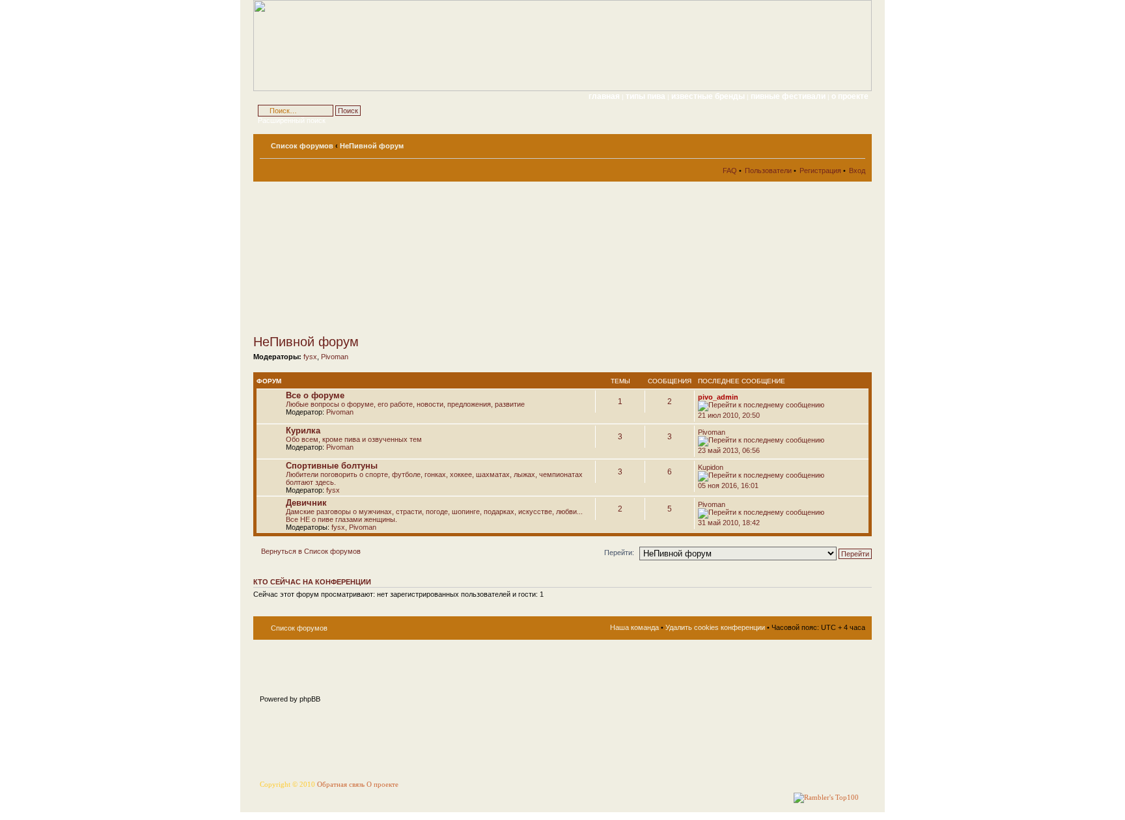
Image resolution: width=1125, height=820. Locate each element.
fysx (310, 357)
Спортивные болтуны (332, 466)
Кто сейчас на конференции (312, 582)
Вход (857, 170)
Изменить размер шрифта (855, 143)
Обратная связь (341, 784)
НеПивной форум (372, 146)
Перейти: (619, 552)
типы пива (646, 96)
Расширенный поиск (292, 120)
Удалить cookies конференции (715, 627)
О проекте (382, 784)
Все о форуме (315, 395)
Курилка (303, 430)
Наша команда (634, 627)
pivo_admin (718, 397)
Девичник (306, 503)
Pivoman (334, 357)
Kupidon (710, 467)
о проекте (849, 96)
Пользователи (768, 170)
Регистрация (820, 170)
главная (604, 96)
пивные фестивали (789, 96)
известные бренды (709, 96)
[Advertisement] (370, 258)
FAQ (730, 170)
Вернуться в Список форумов (311, 551)
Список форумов (302, 146)
